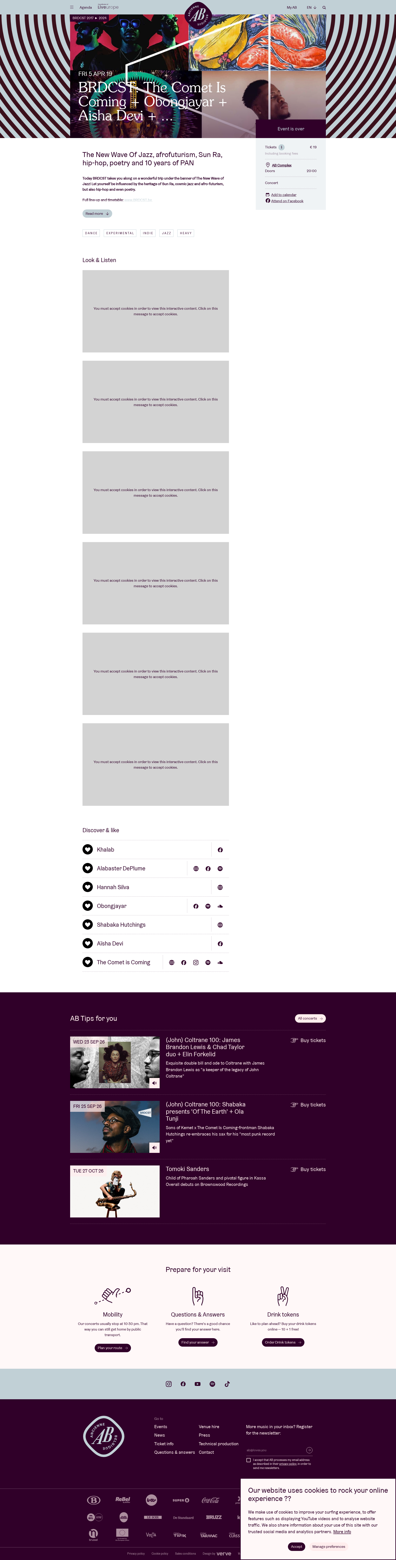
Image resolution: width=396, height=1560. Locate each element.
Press (204, 1435)
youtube (197, 1384)
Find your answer (196, 1342)
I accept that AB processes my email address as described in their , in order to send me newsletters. (282, 1464)
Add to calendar (283, 194)
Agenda (86, 7)
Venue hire (209, 1426)
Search (324, 7)
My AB (292, 7)
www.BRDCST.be (138, 199)
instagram (169, 1384)
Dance (91, 233)
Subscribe (309, 1450)
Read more (95, 213)
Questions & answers (174, 1452)
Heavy (186, 233)
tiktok (227, 1384)
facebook (183, 1384)
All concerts (308, 1018)
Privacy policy (136, 1553)
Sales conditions (185, 1553)
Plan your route (110, 1347)
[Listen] (154, 1083)
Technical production (219, 1444)
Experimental (120, 233)
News (159, 1435)
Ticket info (163, 1444)
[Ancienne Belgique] (198, 15)
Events (160, 1426)
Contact (206, 1452)
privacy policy (287, 1464)
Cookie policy (160, 1553)
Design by (209, 1553)
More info (342, 1531)
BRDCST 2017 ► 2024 (89, 18)
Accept (296, 1546)
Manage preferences (328, 1546)
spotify (212, 1384)
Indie (148, 233)
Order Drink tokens (280, 1342)
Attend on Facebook (287, 201)
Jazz (166, 233)
